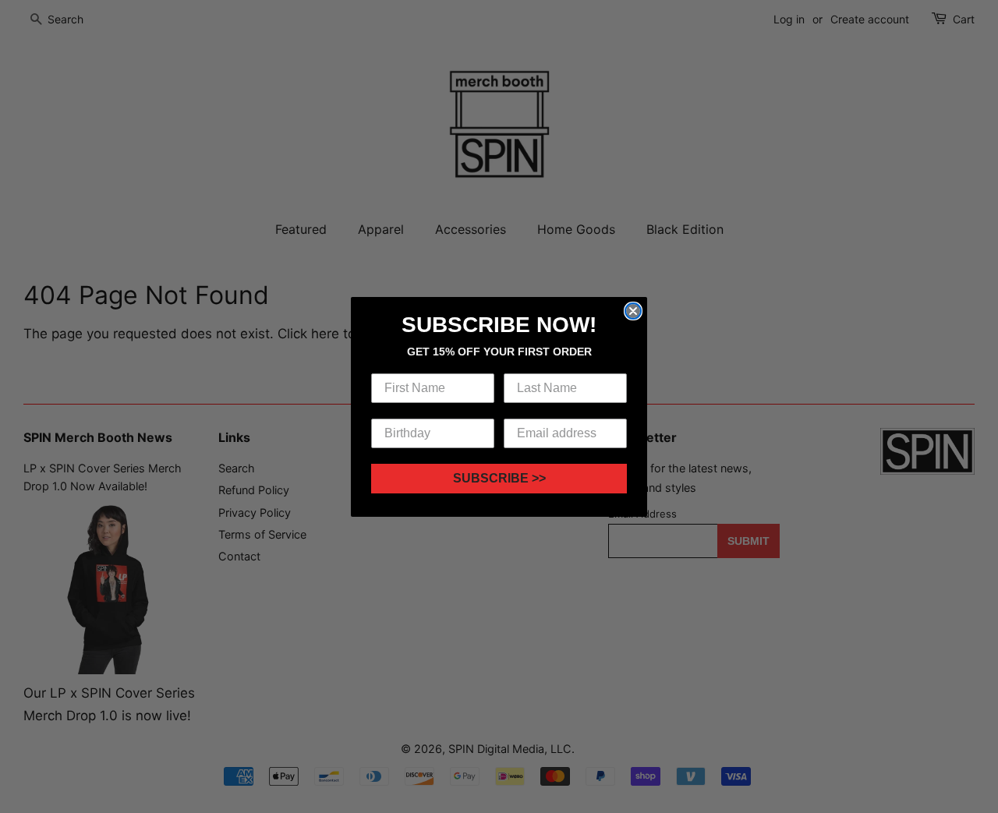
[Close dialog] (633, 311)
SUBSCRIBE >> (499, 478)
